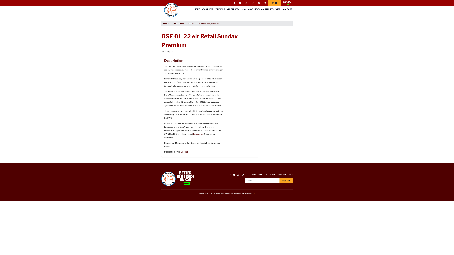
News (257, 9)
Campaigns (247, 9)
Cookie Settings (274, 175)
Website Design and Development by (241, 194)
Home (197, 9)
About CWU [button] (207, 9)
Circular (184, 152)
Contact (287, 9)
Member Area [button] (233, 9)
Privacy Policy (258, 175)
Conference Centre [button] (270, 9)
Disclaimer (288, 175)
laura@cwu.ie (198, 134)
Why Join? (220, 9)
